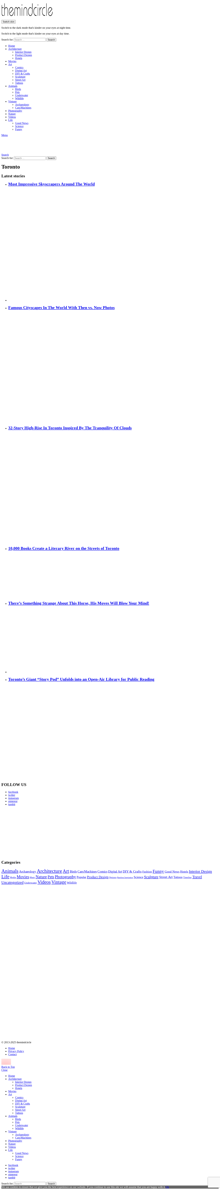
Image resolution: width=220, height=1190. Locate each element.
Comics (19, 67)
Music (32, 877)
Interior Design (23, 52)
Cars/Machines (23, 107)
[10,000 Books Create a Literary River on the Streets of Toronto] (113, 575)
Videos (12, 116)
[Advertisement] (33, 833)
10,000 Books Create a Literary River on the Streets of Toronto (63, 548)
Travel (197, 877)
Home (11, 45)
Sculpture (20, 76)
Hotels (18, 58)
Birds (18, 89)
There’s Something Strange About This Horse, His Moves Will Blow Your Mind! (78, 603)
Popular (81, 877)
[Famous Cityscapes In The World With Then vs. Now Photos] (113, 367)
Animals (12, 86)
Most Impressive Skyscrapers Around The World (51, 184)
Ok (167, 1187)
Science (19, 126)
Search (51, 39)
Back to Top (8, 1066)
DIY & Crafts (22, 73)
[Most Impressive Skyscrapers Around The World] (113, 244)
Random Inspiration (125, 877)
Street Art (20, 79)
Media (13, 877)
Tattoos (19, 82)
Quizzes (113, 877)
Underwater (21, 95)
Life (10, 120)
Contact (12, 1054)
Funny (18, 129)
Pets (17, 92)
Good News (21, 123)
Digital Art (21, 70)
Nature (12, 113)
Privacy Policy (16, 1051)
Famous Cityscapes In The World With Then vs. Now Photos (61, 307)
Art (10, 64)
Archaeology (22, 104)
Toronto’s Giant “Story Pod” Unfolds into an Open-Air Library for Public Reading (81, 679)
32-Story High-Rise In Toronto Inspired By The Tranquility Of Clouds (70, 428)
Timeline (187, 877)
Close (4, 1070)
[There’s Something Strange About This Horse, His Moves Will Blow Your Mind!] (113, 640)
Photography (15, 110)
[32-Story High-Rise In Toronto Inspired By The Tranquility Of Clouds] (113, 488)
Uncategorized (12, 882)
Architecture (15, 48)
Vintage (12, 101)
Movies (12, 61)
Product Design (23, 55)
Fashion (147, 871)
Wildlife (19, 98)
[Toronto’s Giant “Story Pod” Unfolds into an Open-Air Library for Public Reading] (113, 732)
